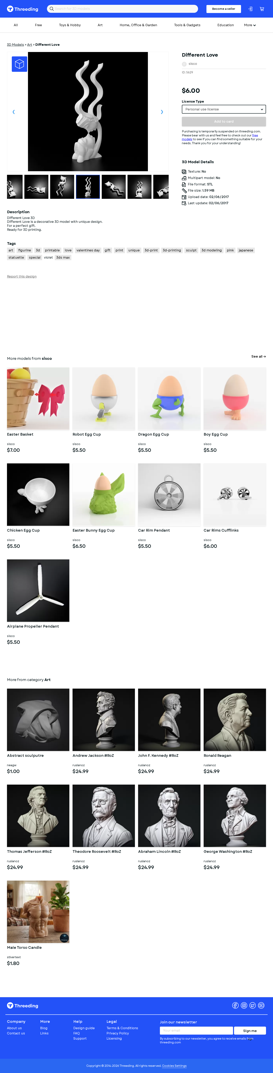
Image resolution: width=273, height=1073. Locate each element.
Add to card (224, 121)
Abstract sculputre (25, 756)
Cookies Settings (174, 1066)
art (11, 250)
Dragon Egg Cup (153, 435)
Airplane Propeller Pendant (33, 627)
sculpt (191, 250)
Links (44, 1033)
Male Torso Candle (24, 948)
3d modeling (212, 250)
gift (108, 250)
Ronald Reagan (217, 756)
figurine (24, 250)
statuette (16, 257)
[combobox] (224, 109)
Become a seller (223, 9)
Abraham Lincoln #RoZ (159, 852)
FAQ (76, 1033)
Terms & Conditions (122, 1028)
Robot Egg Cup (87, 435)
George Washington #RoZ (228, 852)
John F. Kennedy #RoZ (158, 756)
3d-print (151, 250)
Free (38, 25)
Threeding (22, 9)
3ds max (63, 257)
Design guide (84, 1028)
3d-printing (172, 250)
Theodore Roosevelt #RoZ (97, 852)
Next (162, 111)
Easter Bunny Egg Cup (94, 531)
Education (225, 25)
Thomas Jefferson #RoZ (29, 852)
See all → (258, 356)
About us (14, 1028)
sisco (193, 63)
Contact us (16, 1033)
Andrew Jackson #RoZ (93, 756)
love (68, 250)
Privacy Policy (118, 1033)
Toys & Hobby (70, 25)
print (119, 250)
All (16, 25)
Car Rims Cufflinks (221, 531)
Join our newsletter (178, 1022)
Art (100, 25)
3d (38, 250)
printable (52, 250)
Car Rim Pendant (154, 531)
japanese (246, 250)
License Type (193, 101)
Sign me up (250, 1032)
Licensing (114, 1038)
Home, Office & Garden (138, 25)
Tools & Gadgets (187, 25)
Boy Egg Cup (216, 435)
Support (80, 1038)
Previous (13, 111)
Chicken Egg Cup (23, 531)
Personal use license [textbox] (202, 109)
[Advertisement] (127, 317)
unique (134, 250)
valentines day (88, 250)
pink (230, 250)
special (35, 257)
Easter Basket (20, 435)
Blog (44, 1028)
